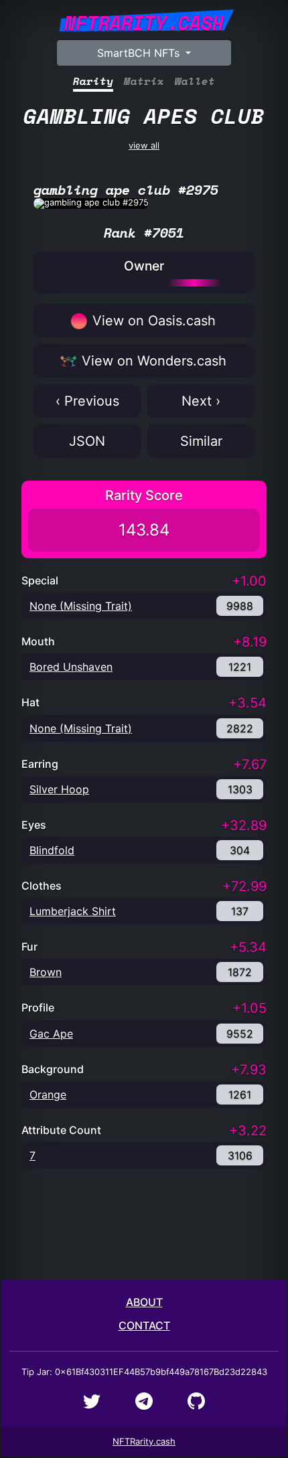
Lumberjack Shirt (72, 911)
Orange (47, 1094)
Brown (45, 972)
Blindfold (51, 850)
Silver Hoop (59, 789)
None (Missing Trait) (80, 606)
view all (144, 125)
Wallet (195, 81)
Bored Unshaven (71, 666)
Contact (144, 1325)
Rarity (93, 81)
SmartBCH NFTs (140, 53)
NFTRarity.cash (144, 1441)
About (144, 1302)
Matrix (144, 81)
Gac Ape (51, 1033)
